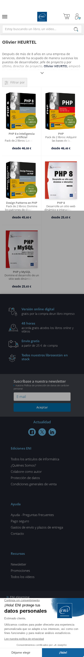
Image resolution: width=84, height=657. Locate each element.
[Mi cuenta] (78, 16)
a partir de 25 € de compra (40, 343)
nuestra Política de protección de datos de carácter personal (41, 387)
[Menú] (4, 16)
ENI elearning (20, 597)
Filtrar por (17, 82)
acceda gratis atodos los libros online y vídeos (47, 327)
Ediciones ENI (42, 17)
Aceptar (42, 407)
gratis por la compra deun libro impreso (48, 311)
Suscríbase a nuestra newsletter (41, 384)
